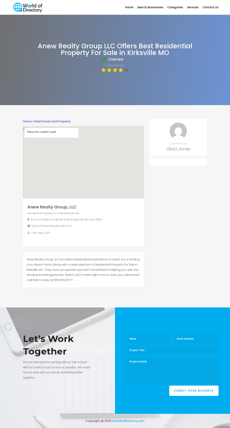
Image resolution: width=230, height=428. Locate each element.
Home (129, 7)
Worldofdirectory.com (128, 421)
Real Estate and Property (52, 121)
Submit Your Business (194, 390)
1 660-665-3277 (40, 233)
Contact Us (210, 7)
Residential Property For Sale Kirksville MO (53, 213)
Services (193, 7)
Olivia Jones (178, 149)
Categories (175, 7)
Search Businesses (150, 7)
